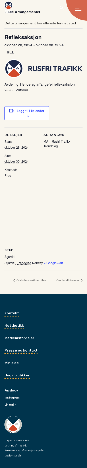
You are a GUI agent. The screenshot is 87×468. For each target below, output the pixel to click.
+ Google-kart (53, 263)
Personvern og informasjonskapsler (24, 450)
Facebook (11, 390)
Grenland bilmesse (68, 280)
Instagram (11, 397)
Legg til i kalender (30, 110)
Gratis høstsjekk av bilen (31, 280)
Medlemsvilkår (12, 455)
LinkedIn (10, 404)
